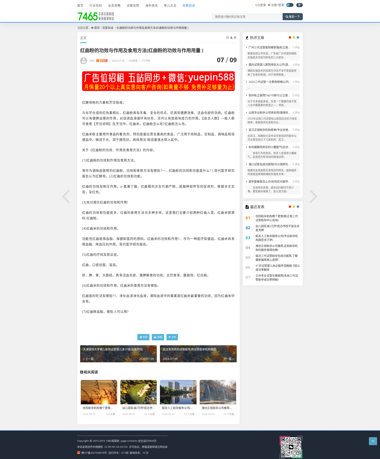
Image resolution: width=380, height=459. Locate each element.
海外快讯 (151, 5)
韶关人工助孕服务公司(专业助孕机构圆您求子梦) (277, 238)
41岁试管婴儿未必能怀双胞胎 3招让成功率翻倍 (278, 267)
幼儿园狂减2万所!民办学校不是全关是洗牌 (277, 228)
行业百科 (95, 5)
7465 (98, 60)
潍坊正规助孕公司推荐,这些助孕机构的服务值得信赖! (277, 248)
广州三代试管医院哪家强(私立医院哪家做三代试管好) (281, 47)
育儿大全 (170, 5)
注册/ (274, 5)
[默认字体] (231, 37)
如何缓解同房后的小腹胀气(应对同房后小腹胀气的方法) (283, 147)
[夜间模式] (289, 5)
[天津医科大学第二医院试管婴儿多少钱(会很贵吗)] (65, 195)
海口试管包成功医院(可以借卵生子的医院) (274, 164)
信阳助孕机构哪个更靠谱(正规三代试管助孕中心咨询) (277, 218)
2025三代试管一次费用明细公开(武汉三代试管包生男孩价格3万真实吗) (292, 82)
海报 (159, 337)
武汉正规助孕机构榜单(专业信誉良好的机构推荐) (278, 130)
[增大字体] (235, 37)
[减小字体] (227, 37)
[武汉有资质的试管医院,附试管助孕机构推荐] (314, 195)
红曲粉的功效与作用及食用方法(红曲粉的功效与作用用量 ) (152, 28)
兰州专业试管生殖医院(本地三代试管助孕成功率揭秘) (277, 277)
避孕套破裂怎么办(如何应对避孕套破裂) (273, 181)
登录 (281, 5)
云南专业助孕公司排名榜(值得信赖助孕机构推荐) (278, 112)
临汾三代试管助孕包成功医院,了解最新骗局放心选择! (277, 257)
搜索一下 (294, 16)
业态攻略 (114, 5)
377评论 (144, 60)
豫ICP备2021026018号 (94, 452)
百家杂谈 (188, 5)
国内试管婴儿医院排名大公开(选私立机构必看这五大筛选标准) (287, 64)
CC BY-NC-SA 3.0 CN (115, 447)
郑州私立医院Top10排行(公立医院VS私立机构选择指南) (283, 95)
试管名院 (133, 5)
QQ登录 (260, 5)
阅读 (144, 337)
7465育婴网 (112, 441)
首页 (80, 5)
